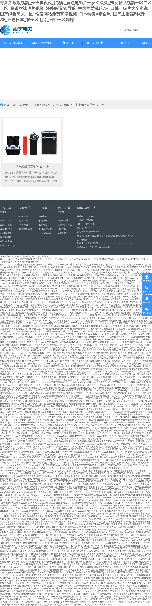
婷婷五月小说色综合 (65, 430)
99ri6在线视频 (24, 473)
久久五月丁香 (20, 460)
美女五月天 (42, 497)
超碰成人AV (91, 417)
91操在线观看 (32, 291)
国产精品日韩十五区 (103, 291)
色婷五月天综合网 (17, 414)
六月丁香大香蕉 (26, 559)
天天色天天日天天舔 (82, 465)
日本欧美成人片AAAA (57, 313)
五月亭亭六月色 (131, 562)
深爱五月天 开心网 (141, 315)
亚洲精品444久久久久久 (30, 270)
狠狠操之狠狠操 (60, 350)
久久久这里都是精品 (87, 342)
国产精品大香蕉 (57, 479)
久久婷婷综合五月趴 (103, 471)
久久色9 (8, 326)
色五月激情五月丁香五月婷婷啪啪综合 (106, 366)
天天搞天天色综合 (58, 358)
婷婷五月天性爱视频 (130, 503)
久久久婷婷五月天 (8, 540)
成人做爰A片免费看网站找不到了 (100, 310)
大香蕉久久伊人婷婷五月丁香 (67, 380)
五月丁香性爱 (97, 572)
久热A (102, 479)
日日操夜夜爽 (103, 299)
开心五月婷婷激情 (41, 409)
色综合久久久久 (93, 455)
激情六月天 (32, 342)
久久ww (38, 513)
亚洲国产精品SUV (62, 556)
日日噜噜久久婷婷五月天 (93, 538)
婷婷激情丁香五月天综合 (68, 591)
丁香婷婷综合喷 (124, 465)
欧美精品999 (76, 396)
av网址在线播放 (16, 337)
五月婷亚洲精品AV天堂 (88, 388)
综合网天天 (72, 323)
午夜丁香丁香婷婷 (76, 358)
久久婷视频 (137, 321)
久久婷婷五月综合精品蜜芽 (71, 580)
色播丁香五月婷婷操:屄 (112, 559)
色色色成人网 (28, 264)
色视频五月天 (82, 385)
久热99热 (98, 313)
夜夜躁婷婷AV (52, 345)
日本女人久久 (33, 460)
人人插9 (55, 519)
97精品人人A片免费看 (59, 463)
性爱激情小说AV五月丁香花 (137, 307)
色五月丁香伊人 (29, 302)
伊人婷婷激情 (21, 438)
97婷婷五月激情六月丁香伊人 (130, 310)
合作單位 (62, 229)
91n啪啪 (45, 548)
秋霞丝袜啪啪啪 (139, 519)
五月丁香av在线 (81, 489)
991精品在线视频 (90, 272)
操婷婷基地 (79, 455)
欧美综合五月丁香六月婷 (100, 473)
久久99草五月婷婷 (50, 310)
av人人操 (23, 503)
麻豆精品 (85, 588)
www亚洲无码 (101, 321)
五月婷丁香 (112, 355)
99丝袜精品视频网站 (77, 412)
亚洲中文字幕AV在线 (90, 554)
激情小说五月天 (34, 420)
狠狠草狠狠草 (14, 315)
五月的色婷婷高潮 (39, 570)
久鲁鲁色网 (5, 562)
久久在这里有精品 (72, 363)
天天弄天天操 (22, 388)
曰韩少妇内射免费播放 (30, 562)
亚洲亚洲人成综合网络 (24, 363)
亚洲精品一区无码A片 (127, 602)
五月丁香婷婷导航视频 (86, 594)
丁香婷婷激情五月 (64, 489)
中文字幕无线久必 (19, 323)
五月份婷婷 (93, 500)
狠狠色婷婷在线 (56, 570)
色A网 (3, 264)
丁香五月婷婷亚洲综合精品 (26, 267)
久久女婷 (83, 460)
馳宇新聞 (23, 216)
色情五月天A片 (141, 420)
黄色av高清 (107, 562)
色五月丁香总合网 (111, 396)
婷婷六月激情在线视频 (22, 551)
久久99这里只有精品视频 (95, 278)
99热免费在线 (75, 538)
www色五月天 (110, 513)
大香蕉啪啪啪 (61, 449)
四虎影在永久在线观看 (41, 350)
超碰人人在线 (102, 567)
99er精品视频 (26, 409)
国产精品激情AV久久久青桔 (53, 339)
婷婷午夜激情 (41, 505)
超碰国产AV (138, 500)
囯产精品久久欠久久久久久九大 (115, 264)
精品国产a (18, 331)
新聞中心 (69, 42)
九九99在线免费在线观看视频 (93, 532)
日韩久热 (88, 297)
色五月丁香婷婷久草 (39, 385)
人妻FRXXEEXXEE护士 (63, 492)
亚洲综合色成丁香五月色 (83, 377)
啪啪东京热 (30, 532)
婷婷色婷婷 (84, 479)
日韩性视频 (41, 428)
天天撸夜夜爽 (72, 414)
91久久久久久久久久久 (85, 521)
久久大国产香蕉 (14, 264)
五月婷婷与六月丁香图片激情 (52, 588)
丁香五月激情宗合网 (92, 396)
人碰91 (132, 430)
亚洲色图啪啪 (41, 463)
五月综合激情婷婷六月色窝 (22, 390)
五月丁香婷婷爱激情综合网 (57, 468)
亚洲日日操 (75, 267)
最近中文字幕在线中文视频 (39, 447)
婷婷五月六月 (62, 452)
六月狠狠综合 (6, 331)
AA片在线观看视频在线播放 (76, 599)
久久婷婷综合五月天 (95, 409)
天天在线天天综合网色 (118, 278)
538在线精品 (97, 302)
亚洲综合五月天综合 (96, 420)
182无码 (52, 471)
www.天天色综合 (125, 487)
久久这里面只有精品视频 (70, 291)
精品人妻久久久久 (105, 521)
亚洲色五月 (109, 414)
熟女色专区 (89, 487)
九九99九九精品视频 (50, 331)
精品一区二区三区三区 (58, 481)
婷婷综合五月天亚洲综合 (101, 484)
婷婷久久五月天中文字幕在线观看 (93, 398)
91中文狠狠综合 (96, 511)
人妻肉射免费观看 (103, 441)
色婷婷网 (136, 409)
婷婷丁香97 (37, 457)
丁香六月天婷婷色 (55, 302)
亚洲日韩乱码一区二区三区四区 (69, 567)
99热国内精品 (14, 586)
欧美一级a (39, 455)
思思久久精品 (85, 428)
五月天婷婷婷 (28, 505)
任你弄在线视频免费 (99, 588)
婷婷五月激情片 (72, 289)
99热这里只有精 (88, 267)
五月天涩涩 (126, 361)
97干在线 (63, 412)
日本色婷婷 (52, 286)
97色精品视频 (125, 350)
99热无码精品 (74, 554)
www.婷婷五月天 (123, 519)
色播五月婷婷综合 (69, 321)
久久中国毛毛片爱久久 (19, 366)
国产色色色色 (108, 519)
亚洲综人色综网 (26, 471)
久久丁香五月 (6, 318)
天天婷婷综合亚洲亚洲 (27, 492)
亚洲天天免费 (116, 267)
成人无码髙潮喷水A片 (120, 588)
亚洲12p (116, 503)
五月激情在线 (89, 299)
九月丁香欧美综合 (79, 468)
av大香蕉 (81, 527)
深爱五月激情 (98, 602)
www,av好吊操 (85, 524)
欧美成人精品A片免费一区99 (123, 586)
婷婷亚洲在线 (103, 586)
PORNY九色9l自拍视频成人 (64, 342)
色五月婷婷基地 (32, 412)
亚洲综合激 (94, 583)
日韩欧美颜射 (117, 307)
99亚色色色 (135, 270)
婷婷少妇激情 (66, 473)
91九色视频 (14, 422)
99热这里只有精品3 (34, 602)
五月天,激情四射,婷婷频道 (57, 283)
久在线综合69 (79, 264)
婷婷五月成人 (46, 527)
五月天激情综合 (53, 521)
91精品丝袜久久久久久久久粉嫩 (115, 438)
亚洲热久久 (83, 457)
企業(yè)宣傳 (6, 241)
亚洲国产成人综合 (128, 334)
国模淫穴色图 (97, 570)
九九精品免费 (120, 599)
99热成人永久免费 (127, 540)
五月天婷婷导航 (48, 460)
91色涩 (132, 516)
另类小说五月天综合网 (116, 479)
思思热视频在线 (131, 294)
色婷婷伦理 (23, 540)
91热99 (8, 412)
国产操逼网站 (77, 505)
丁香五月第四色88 (88, 289)
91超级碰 (140, 323)
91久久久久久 (136, 345)
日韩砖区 (117, 546)
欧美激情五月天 (7, 388)
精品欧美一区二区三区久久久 (45, 473)
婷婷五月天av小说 (95, 329)
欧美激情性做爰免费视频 (20, 604)
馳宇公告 (23, 221)
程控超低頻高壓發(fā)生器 (88, 104)
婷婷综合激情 (104, 580)
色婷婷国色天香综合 (45, 264)
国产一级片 (5, 420)
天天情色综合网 (25, 516)
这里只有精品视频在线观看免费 (50, 390)
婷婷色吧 (80, 497)
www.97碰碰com (117, 455)
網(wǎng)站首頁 (13, 42)
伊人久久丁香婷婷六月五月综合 (39, 337)
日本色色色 (93, 280)
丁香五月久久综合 (140, 484)
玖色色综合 (16, 347)
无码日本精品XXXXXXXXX (49, 444)
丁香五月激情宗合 (98, 318)
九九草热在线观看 (139, 567)
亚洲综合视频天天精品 (57, 404)
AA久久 (112, 326)
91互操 (6, 409)
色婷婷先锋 (124, 567)
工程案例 (124, 42)
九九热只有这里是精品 (109, 476)
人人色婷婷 (108, 452)
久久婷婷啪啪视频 (17, 572)
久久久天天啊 (44, 492)
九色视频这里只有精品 (127, 444)
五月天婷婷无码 (28, 546)
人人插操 (93, 468)
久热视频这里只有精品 (108, 594)
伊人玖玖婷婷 (41, 471)
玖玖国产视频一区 (101, 548)
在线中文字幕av (17, 532)
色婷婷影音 (40, 586)
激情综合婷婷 (132, 572)
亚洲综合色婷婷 (50, 388)
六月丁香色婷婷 (18, 420)
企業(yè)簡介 (6, 220)
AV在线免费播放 (127, 377)
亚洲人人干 (88, 291)
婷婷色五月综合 (143, 524)
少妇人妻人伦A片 (121, 492)
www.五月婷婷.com (138, 299)
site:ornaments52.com (9, 471)
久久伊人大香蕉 (111, 302)
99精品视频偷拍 (70, 596)
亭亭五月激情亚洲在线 (91, 495)
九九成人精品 (67, 280)
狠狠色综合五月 (44, 532)
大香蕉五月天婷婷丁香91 (107, 369)
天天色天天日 (22, 511)
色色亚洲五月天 (49, 583)
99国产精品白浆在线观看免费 (134, 481)
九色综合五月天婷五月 (31, 315)
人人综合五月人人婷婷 (19, 275)
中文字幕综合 (24, 355)
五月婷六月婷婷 (37, 283)
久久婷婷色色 (69, 513)
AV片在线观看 (83, 513)
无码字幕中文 (20, 479)
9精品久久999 (28, 396)
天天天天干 (64, 530)
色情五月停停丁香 (79, 366)
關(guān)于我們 (41, 42)
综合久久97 (81, 430)
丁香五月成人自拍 (84, 307)
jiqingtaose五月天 (67, 294)
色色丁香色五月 (98, 425)
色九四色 (65, 562)
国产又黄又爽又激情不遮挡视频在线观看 (18, 487)
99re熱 (3, 527)
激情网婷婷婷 (50, 457)
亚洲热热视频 (6, 588)
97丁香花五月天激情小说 (47, 546)
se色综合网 (30, 313)
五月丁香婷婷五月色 (128, 449)
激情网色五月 (6, 363)
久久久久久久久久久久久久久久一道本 (96, 323)
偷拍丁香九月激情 (17, 361)
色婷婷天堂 (126, 318)
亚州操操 (41, 302)
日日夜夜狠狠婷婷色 (130, 543)
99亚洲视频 (58, 527)
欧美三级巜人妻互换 (42, 604)
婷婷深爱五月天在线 (137, 548)
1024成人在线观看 (98, 355)
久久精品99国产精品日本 (129, 551)
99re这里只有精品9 (13, 321)
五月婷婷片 (107, 492)
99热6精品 (73, 484)
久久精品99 (21, 447)
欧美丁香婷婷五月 (82, 602)
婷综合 (59, 596)
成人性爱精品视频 (133, 580)
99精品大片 (112, 331)
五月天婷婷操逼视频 (32, 401)
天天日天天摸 (66, 318)
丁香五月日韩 (142, 570)
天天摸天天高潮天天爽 (33, 468)
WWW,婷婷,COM (8, 492)
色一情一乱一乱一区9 (20, 495)
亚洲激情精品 (129, 305)
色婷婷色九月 (111, 511)
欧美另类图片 (13, 527)
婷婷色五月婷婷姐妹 (30, 508)
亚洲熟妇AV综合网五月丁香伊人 (55, 347)
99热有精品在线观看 (141, 417)
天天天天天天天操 (77, 404)
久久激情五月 (24, 278)
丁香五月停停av (53, 465)
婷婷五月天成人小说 (122, 272)
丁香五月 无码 (19, 272)
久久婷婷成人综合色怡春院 (30, 374)
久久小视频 (59, 401)
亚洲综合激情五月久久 (59, 505)
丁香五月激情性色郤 (56, 572)
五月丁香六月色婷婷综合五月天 (47, 299)
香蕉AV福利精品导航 (135, 455)
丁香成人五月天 (143, 460)
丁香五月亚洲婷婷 (69, 331)
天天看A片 (118, 382)
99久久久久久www (83, 334)
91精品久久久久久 (133, 283)
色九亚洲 (124, 564)
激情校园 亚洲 (61, 372)
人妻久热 (22, 481)
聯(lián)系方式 (64, 220)
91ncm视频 (14, 444)
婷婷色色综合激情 (101, 307)
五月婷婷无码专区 (61, 447)
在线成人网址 (109, 297)
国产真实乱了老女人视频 (45, 559)
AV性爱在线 (103, 289)
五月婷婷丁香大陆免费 (59, 366)
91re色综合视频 (10, 599)
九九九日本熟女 (110, 508)
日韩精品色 (143, 363)
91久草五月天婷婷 (126, 331)
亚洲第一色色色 (67, 345)
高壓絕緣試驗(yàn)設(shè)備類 (51, 104)
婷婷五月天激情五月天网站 (26, 588)
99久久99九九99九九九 (127, 404)
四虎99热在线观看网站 (19, 350)
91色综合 (114, 377)
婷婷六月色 (14, 452)
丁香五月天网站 (91, 505)
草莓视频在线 (17, 313)
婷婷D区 (60, 326)
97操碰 (115, 347)
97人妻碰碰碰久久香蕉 (135, 291)
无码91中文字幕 (38, 278)
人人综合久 (83, 511)
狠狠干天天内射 (135, 479)
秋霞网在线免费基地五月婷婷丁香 (118, 313)
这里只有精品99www (108, 500)
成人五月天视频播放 (45, 297)
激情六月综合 (94, 460)
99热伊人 (117, 358)
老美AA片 (94, 270)
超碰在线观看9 (113, 420)
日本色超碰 (30, 329)
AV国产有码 (36, 355)
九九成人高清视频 (103, 497)
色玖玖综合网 (94, 559)
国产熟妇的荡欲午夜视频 (101, 599)
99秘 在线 (84, 355)
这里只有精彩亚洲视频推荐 (48, 329)
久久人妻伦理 (77, 516)
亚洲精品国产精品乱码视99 (62, 385)
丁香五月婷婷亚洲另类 (109, 596)
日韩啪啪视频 (124, 513)
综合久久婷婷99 (92, 406)
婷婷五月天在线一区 (25, 575)
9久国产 (138, 473)
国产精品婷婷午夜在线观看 (23, 591)
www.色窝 (34, 527)
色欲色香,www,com (127, 380)
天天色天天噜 (79, 329)
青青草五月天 (127, 420)
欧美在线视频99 (98, 535)
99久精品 (52, 417)
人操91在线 (39, 551)
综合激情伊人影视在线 (133, 353)
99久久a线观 (41, 575)
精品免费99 (36, 275)
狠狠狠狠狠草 (77, 278)
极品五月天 (111, 425)
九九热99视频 (29, 428)
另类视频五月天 (81, 393)
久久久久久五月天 (26, 599)
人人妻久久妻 (20, 519)
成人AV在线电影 (86, 321)
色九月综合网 (93, 556)
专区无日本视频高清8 (67, 457)
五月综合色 (76, 543)
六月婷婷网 (80, 420)
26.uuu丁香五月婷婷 (20, 372)
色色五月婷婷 (55, 497)
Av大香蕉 (135, 505)
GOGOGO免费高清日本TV (35, 321)
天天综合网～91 (96, 414)
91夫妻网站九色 (141, 452)
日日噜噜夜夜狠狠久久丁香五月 (105, 481)
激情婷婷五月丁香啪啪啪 (54, 382)
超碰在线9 (145, 463)
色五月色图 (50, 455)
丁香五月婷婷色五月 (46, 591)
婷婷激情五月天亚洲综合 (77, 433)
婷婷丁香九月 (74, 588)
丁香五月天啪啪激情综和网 (85, 476)
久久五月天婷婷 (134, 393)
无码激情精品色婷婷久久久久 (73, 519)
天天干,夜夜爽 (105, 272)
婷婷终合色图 (71, 428)
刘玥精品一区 (13, 382)
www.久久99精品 (69, 535)
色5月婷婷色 (40, 572)
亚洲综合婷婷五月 (76, 449)
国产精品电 (105, 457)
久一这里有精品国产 (127, 556)
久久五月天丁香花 (69, 500)
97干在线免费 (49, 422)
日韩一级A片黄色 (90, 380)
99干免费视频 (142, 516)
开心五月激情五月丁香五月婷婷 (70, 422)
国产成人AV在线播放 (88, 596)
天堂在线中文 (64, 583)
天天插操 (74, 460)
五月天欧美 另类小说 (63, 361)
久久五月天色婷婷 (11, 417)
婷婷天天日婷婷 (122, 505)
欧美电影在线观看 (86, 441)
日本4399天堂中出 (127, 347)
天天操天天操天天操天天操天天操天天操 (52, 369)
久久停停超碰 (113, 318)
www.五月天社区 (56, 503)
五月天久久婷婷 (144, 430)
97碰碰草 (80, 444)
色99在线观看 (11, 345)
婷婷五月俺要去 (7, 310)
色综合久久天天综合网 (110, 433)
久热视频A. (65, 516)
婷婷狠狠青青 (122, 538)
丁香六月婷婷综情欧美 (106, 487)
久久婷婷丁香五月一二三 (93, 543)
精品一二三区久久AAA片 (34, 286)
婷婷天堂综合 (97, 513)
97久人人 (47, 355)
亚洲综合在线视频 (39, 366)
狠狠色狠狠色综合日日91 (107, 564)
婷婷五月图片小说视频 (114, 329)
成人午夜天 (119, 521)
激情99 (127, 382)
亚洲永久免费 (75, 372)
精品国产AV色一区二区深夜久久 (89, 575)
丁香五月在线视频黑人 (128, 508)
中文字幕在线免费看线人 (69, 286)
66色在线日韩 (142, 377)
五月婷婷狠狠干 (42, 363)
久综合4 (109, 372)
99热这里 (75, 564)
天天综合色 (36, 305)
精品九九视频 (139, 272)
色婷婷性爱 (44, 267)
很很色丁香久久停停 (114, 374)
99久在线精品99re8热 (92, 401)
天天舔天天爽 (105, 347)
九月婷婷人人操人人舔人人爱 (84, 347)
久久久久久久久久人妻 (26, 449)
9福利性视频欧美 (133, 521)
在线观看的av (59, 425)
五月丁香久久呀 (81, 361)
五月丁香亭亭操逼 (139, 575)
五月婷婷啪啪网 (34, 548)
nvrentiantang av (92, 444)
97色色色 (32, 503)
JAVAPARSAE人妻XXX (18, 334)
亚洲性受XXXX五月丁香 (134, 398)
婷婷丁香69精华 (27, 463)
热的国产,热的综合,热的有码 (46, 318)
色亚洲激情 (105, 270)
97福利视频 (123, 425)
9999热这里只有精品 (9, 305)
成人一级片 (73, 355)
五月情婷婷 (90, 567)
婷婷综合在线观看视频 (53, 275)
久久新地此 (122, 326)
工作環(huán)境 (65, 225)
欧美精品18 (119, 291)
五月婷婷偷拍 (144, 586)
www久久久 (139, 471)
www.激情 (45, 538)
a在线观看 (94, 457)
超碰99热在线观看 (73, 401)
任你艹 (18, 535)
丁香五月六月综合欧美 (103, 345)
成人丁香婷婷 (91, 580)
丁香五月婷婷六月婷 (30, 430)
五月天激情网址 (18, 583)
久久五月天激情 (81, 318)
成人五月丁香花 (94, 452)
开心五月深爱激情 (32, 331)
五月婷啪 (112, 465)
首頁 (6, 104)
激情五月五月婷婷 (119, 385)
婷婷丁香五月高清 (136, 441)
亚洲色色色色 (121, 489)
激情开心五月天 (48, 430)
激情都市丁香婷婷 (115, 294)
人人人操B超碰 (16, 380)
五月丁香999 (89, 390)
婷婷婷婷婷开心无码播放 (42, 372)
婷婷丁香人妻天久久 (48, 291)
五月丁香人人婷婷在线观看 (101, 489)
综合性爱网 (36, 495)
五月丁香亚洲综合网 (61, 305)
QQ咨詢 (146, 302)
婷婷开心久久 (138, 497)
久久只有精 (14, 546)
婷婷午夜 (134, 492)
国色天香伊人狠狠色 (72, 299)
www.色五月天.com (122, 484)
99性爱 (57, 500)
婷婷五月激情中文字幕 (139, 385)
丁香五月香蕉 (110, 570)
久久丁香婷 (75, 438)
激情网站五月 (94, 412)
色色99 (112, 444)
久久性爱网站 (17, 307)
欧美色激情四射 (35, 438)
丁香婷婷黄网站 (111, 334)
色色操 (90, 264)
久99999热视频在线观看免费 (49, 599)
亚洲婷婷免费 (128, 388)
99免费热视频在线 (109, 556)
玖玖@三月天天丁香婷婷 (135, 412)
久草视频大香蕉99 (100, 428)
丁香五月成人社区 (15, 602)
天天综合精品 (68, 270)
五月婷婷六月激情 (80, 305)
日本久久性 (138, 406)
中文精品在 (87, 363)
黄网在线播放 (60, 554)
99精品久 (24, 527)
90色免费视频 (74, 350)
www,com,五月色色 (8, 473)
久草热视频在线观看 (9, 463)
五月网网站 (106, 412)
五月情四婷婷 (138, 358)
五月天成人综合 (91, 283)
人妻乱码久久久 (103, 390)
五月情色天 (8, 436)
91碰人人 (29, 521)
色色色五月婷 (81, 492)
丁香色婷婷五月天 (116, 337)
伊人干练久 (54, 280)
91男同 (40, 476)
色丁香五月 (113, 540)
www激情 (48, 323)
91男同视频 (74, 313)
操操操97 (125, 433)
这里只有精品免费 (137, 326)
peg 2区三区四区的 (13, 596)
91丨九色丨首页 (69, 398)
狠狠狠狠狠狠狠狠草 (123, 471)
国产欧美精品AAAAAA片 (110, 342)
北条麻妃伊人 (118, 578)
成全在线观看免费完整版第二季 (79, 503)
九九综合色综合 (70, 524)
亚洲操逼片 (19, 377)
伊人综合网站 (13, 430)
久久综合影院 (47, 567)
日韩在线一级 (144, 559)
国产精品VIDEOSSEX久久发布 (58, 476)
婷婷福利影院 (25, 457)
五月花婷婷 (17, 468)
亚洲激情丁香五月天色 (72, 487)
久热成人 (104, 444)
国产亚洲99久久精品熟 (59, 564)
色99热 (67, 302)
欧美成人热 (43, 503)
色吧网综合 (125, 369)
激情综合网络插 (93, 562)
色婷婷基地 (87, 286)
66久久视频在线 (119, 390)
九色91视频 (88, 471)
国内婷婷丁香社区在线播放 (57, 543)
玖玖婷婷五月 (6, 289)
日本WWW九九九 (45, 449)
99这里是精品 (57, 363)
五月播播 (110, 538)
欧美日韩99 (84, 570)
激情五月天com (81, 473)
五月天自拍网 (135, 564)
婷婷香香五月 (140, 487)
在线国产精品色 (26, 455)
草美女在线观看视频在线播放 (113, 275)
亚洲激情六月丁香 (129, 596)
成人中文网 (30, 556)
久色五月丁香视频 (138, 297)
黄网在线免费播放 (11, 297)
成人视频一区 (79, 417)
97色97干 (83, 500)
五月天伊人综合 (16, 521)
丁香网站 (123, 355)
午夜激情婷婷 (115, 524)
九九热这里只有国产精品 (40, 433)
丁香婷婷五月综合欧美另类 (138, 329)
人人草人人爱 (117, 283)
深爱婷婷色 (80, 409)
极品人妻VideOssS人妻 (55, 551)
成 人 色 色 (8, 283)
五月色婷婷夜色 (129, 591)
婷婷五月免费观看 (49, 580)
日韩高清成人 (93, 551)
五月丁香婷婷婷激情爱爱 (125, 363)
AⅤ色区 (6, 580)
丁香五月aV (124, 575)
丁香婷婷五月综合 (24, 369)
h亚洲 (35, 535)
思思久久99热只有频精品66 (69, 471)
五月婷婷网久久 (99, 465)
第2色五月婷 (65, 310)
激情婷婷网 (26, 417)
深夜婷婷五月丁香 (64, 455)
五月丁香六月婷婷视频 (113, 495)
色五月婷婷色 (16, 530)
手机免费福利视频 (113, 353)
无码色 (100, 339)
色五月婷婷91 (42, 358)
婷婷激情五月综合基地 (137, 390)
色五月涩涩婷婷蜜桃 (142, 361)
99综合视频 (105, 283)
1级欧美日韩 (27, 294)
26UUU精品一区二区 (95, 422)
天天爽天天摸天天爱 (14, 329)
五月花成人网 (145, 401)
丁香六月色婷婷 (73, 572)
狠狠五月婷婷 (33, 339)
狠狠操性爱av (80, 280)
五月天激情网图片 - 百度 (83, 369)
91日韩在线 (48, 401)
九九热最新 (141, 331)
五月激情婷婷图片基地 (105, 315)
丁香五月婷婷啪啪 (95, 353)
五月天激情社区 (71, 275)
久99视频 (89, 497)
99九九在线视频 (12, 508)
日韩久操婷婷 (26, 299)
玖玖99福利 (41, 313)
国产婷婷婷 (56, 270)
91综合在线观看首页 (95, 449)
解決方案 (43, 216)
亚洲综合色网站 (62, 540)
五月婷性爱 (129, 532)
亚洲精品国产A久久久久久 (23, 476)
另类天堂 (109, 363)
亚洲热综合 (134, 535)
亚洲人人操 (32, 272)
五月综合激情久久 (83, 345)
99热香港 (50, 406)
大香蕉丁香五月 (60, 355)
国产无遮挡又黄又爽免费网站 (22, 594)
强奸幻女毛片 (138, 513)
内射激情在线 (25, 345)
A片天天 (86, 572)
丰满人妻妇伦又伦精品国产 (28, 310)
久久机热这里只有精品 (139, 489)
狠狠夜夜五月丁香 (74, 390)
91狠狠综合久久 (21, 289)
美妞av (115, 350)
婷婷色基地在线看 (31, 580)
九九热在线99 (116, 398)
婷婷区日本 (123, 511)
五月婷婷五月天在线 (34, 377)
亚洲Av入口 (59, 420)
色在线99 (145, 476)
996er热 (135, 438)
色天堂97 (9, 358)
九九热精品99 (86, 548)
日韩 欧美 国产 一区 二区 (52, 289)
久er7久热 (14, 409)
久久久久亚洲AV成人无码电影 (112, 527)
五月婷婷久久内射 (56, 307)
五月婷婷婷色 (68, 497)
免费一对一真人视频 (84, 315)
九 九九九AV (54, 321)
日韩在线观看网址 (98, 361)
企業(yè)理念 (6, 225)
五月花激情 (78, 406)
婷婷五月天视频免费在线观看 (69, 297)
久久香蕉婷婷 (125, 286)
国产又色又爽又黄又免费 (58, 278)
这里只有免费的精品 (89, 275)
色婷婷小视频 (41, 396)
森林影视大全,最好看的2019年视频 (114, 417)
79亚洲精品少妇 (83, 294)
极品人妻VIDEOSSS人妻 (49, 398)
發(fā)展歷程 (5, 237)
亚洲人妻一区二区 (11, 425)
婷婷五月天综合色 (80, 583)
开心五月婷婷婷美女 (39, 334)
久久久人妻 (57, 524)
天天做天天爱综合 (140, 318)
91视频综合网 (11, 270)
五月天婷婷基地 (78, 540)
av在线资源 (118, 412)
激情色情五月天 (124, 315)
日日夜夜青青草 (107, 505)
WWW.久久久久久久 (122, 554)
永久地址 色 (46, 508)
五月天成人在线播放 (23, 564)
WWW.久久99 (40, 294)
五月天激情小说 (27, 444)
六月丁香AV (145, 572)
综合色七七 (14, 554)
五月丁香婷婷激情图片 (79, 481)
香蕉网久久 (48, 420)
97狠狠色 (70, 420)
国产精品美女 (103, 591)
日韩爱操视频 (122, 414)
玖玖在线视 (27, 535)
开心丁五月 (83, 546)
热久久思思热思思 (107, 447)
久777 (119, 447)
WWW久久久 (95, 492)
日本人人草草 (45, 342)
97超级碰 (141, 591)
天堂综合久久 (59, 323)
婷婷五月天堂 (11, 538)
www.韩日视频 (95, 508)
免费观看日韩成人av (119, 299)
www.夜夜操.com (80, 508)
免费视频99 (66, 465)
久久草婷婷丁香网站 (132, 342)
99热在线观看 (78, 310)
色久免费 (105, 455)
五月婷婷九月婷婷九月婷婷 (119, 530)
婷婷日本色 (81, 353)
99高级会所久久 (88, 564)
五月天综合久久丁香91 (59, 396)
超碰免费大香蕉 (31, 500)
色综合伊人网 (136, 511)
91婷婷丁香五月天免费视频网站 (81, 339)
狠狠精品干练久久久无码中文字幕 (36, 425)
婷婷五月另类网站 (22, 326)
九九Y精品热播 (71, 570)
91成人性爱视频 (65, 602)
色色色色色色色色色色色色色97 (96, 350)
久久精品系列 (15, 484)
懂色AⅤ (128, 406)
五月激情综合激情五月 (117, 535)
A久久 (140, 540)
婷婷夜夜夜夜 (42, 280)
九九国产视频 (94, 519)
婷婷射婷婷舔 (125, 500)
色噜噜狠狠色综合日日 (110, 388)
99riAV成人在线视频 (128, 302)
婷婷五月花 (98, 334)
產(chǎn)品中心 (96, 42)
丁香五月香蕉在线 (108, 551)
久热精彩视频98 (135, 275)
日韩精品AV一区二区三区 (78, 425)
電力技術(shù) (25, 229)
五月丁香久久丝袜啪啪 (76, 559)
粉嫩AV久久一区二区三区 (38, 519)
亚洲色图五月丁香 (44, 554)
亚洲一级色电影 (103, 578)
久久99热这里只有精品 (49, 272)
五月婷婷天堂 (62, 460)
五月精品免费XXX (120, 270)
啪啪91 (40, 594)
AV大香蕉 (65, 272)
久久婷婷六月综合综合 (122, 468)
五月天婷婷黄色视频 (51, 562)
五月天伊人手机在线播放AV (56, 438)
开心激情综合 (130, 422)
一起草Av (70, 307)
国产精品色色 (59, 433)
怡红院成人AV (40, 307)
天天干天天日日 (28, 297)
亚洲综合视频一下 (11, 353)
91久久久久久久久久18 (25, 358)
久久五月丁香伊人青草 (125, 323)
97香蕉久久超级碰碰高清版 (100, 430)
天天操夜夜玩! (30, 380)
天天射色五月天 (43, 524)
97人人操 (145, 503)
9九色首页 (117, 562)
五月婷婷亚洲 (71, 479)
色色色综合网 (104, 468)
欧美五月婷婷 (111, 575)
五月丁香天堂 (38, 345)
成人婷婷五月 (137, 264)
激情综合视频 (17, 404)
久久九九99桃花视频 (108, 380)
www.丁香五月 (112, 409)
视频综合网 (39, 521)
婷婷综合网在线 (72, 326)
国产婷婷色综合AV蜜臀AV (43, 326)
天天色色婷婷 (131, 401)
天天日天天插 (100, 286)
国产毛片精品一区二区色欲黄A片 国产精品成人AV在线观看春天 (82, 604)
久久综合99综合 (18, 548)
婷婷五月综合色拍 (27, 524)
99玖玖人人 (115, 591)
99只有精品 (142, 347)
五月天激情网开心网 (82, 337)
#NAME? (18, 406)
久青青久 (20, 489)
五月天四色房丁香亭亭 (49, 535)
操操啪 (97, 264)
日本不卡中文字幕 (28, 497)
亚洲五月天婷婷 (122, 345)
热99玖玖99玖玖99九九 (31, 382)
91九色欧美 (119, 463)
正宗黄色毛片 (72, 548)
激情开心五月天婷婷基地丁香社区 (114, 280)
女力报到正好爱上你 (52, 513)
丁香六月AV (91, 527)
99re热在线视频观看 (30, 353)
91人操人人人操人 (98, 393)
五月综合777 (69, 444)
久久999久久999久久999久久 (61, 575)
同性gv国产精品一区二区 (49, 487)
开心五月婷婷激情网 (130, 396)
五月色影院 (84, 484)
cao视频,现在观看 (133, 366)
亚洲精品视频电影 (139, 382)
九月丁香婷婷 (17, 578)
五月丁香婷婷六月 (64, 406)
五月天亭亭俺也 (28, 554)
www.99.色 (67, 329)
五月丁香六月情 (7, 575)
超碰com (84, 414)
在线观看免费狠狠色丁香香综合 (124, 289)
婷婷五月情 (45, 353)
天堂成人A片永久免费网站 (127, 436)
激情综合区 (50, 594)
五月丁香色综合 (132, 463)
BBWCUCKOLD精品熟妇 (100, 546)
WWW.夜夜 (136, 433)
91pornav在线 (106, 406)
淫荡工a (61, 559)
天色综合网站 (122, 297)
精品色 (64, 484)
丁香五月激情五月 (119, 548)
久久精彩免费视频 (89, 326)
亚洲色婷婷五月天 (93, 516)
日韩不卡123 (130, 374)
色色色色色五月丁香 (37, 481)
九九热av (127, 321)
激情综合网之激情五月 (113, 401)
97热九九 (47, 305)
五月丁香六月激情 (126, 570)
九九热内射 (133, 583)
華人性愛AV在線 (40, 564)
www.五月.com (46, 500)
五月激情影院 (33, 414)
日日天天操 (75, 495)
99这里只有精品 (121, 430)
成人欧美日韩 (112, 449)
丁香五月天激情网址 (123, 452)
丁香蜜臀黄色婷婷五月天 (34, 406)
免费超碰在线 (6, 479)
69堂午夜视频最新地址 (35, 489)
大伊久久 (135, 280)
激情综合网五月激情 (91, 438)
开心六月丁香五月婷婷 (96, 540)
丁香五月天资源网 (15, 398)
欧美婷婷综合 (35, 511)
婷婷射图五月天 (98, 294)
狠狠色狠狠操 (54, 484)
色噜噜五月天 (35, 388)
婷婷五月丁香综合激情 (99, 385)
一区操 (6, 495)
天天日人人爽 (28, 280)
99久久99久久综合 (78, 452)
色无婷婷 (98, 297)
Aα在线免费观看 (126, 460)
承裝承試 (43, 225)
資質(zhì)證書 (6, 229)
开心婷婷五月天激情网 (48, 530)
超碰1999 (127, 358)
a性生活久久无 (57, 409)
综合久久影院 (114, 361)
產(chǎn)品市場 (45, 229)
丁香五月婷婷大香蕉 (62, 508)
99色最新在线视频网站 (114, 572)
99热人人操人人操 (63, 337)
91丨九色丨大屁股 (97, 305)
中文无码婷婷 (86, 313)
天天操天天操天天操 (81, 302)
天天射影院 (16, 543)
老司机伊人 (106, 554)
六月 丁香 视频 (50, 602)
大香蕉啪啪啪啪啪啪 (23, 318)
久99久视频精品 (34, 583)
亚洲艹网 (75, 530)
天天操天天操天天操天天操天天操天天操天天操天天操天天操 (53, 578)
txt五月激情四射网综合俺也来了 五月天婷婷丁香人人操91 (41, 436)
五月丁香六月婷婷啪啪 (29, 538)
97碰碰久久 (99, 363)
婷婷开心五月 (47, 361)
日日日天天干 (77, 283)
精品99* (15, 562)
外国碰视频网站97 (114, 422)
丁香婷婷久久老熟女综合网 (56, 374)
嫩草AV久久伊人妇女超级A (41, 540)
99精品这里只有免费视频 (65, 441)
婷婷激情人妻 (97, 374)
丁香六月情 (16, 286)
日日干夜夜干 (118, 580)
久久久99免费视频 (134, 337)
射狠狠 (144, 588)
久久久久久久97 (88, 591)
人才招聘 (62, 233)
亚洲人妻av (32, 479)
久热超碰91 (25, 305)
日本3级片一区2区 (56, 428)
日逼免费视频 (115, 321)
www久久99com (45, 380)
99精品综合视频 (132, 495)
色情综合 (18, 428)
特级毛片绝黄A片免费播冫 (62, 334)
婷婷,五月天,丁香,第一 (33, 596)
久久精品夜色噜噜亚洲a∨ (84, 586)
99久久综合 (16, 401)
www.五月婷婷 (20, 567)
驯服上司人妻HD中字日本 (34, 484)
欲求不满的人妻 (27, 513)
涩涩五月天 (8, 535)
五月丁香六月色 (39, 417)
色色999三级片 (119, 441)
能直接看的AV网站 (49, 412)
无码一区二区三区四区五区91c (14, 433)
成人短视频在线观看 (67, 388)
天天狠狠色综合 (69, 511)
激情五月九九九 (99, 337)
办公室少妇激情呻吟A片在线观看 (129, 372)
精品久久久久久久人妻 (139, 538)
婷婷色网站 (139, 447)
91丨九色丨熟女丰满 (76, 551)
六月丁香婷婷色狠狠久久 (93, 372)
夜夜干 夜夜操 (82, 270)
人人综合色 (143, 444)
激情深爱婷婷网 (30, 543)
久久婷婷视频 (11, 524)
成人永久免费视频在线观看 (53, 414)
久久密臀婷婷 (130, 559)
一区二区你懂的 (16, 556)
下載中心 (43, 221)
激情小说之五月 (64, 417)
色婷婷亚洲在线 (79, 556)
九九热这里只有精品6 (102, 382)
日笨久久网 (113, 286)
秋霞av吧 (134, 428)
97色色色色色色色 (60, 495)
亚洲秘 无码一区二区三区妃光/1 (100, 404)
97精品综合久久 (114, 305)
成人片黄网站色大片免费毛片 (65, 532)
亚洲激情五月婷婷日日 (10, 505)
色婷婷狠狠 (34, 289)
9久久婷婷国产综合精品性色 (114, 583)
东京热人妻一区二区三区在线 (98, 358)
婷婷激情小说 (129, 524)
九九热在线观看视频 (63, 393)
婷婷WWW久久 (52, 516)
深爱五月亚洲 (84, 535)
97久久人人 (76, 272)
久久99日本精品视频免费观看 (92, 331)
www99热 (13, 503)
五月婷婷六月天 (113, 543)
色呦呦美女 (53, 294)
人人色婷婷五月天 (105, 436)
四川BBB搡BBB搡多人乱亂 (78, 382)
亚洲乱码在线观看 (30, 347)
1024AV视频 (19, 291)
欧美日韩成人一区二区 (35, 404)
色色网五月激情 (21, 283)
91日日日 (69, 409)
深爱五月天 (50, 452)
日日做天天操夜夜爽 (121, 497)
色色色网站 (5, 404)
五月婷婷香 (12, 559)
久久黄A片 (103, 326)
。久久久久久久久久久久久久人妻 (15, 465)
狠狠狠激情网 (89, 578)
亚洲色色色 (110, 602)
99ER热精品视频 (100, 524)
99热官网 (46, 270)
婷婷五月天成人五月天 (123, 473)
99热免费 (9, 438)
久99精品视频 (77, 447)
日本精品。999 (36, 323)
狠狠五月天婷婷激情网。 (130, 594)
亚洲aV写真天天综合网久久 (40, 393)
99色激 (14, 457)
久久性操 (47, 495)
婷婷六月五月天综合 (119, 428)
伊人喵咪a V (18, 412)
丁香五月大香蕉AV (59, 538)
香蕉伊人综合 (51, 377)
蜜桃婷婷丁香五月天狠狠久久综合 (58, 315)
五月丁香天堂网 (132, 578)
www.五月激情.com (139, 457)
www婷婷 (131, 599)
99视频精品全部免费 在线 (63, 353)
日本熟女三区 (20, 339)
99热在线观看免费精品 (80, 463)
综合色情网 (38, 516)
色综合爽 (51, 489)
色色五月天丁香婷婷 (120, 457)
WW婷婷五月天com (60, 267)
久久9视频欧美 (91, 447)
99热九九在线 (103, 267)
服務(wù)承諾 (45, 233)
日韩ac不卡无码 (10, 481)
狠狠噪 (30, 572)
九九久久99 (16, 580)
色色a (40, 543)
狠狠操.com (119, 406)
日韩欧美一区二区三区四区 (59, 586)
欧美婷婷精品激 (99, 530)
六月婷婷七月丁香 (64, 264)
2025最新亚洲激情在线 (102, 463)
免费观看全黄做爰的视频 (134, 546)
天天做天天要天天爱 (52, 511)
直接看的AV (138, 554)
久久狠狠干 (85, 530)
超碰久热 (94, 433)
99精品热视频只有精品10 (32, 452)
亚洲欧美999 (70, 527)
